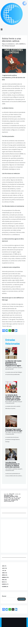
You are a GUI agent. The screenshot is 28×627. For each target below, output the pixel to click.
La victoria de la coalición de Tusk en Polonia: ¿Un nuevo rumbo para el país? (13, 397)
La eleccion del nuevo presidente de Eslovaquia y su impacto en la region (13, 363)
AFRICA (3, 575)
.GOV (3, 568)
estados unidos (11, 496)
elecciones (8, 495)
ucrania (14, 500)
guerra (18, 497)
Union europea (9, 501)
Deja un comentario (8, 44)
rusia (17, 498)
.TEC (3, 570)
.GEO (3, 566)
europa (7, 497)
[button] (14, 29)
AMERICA (4, 577)
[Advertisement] (14, 536)
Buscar (4, 596)
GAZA (13, 497)
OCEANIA (4, 586)
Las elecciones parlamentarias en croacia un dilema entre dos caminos (12, 464)
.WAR (3, 572)
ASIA (3, 579)
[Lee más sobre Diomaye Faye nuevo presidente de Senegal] (11, 421)
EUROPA (4, 584)
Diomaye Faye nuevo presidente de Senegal (13, 430)
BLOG (3, 582)
